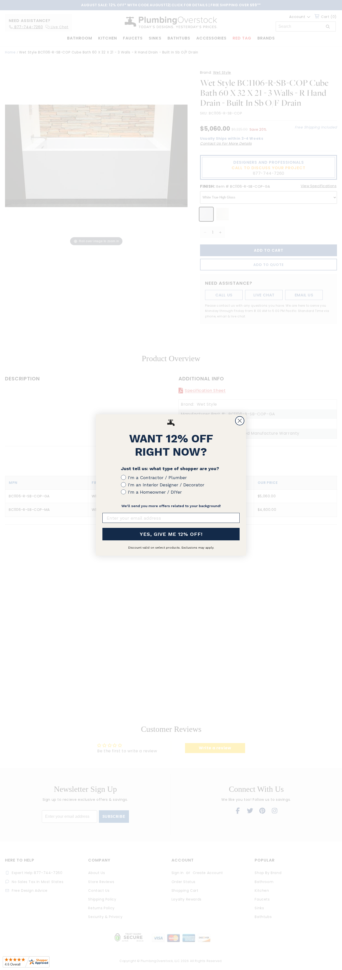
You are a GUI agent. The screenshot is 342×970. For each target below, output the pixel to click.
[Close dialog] (239, 420)
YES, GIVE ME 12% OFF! (171, 534)
